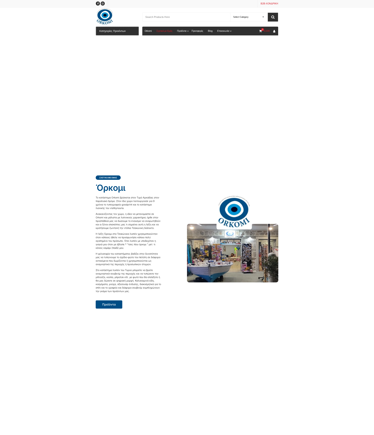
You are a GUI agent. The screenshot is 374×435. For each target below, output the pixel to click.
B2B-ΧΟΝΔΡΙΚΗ (269, 3)
